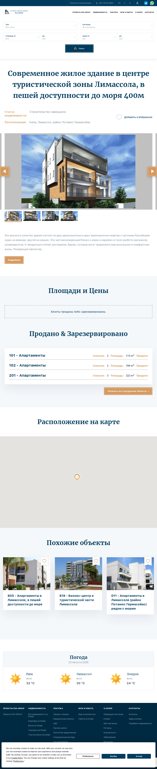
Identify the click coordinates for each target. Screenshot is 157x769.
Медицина (108, 742)
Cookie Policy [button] (17, 758)
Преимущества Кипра (113, 714)
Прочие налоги (60, 728)
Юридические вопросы (63, 719)
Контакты (149, 12)
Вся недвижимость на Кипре (38, 715)
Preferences (88, 756)
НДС (55, 723)
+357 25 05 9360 (105, 3)
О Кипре (138, 12)
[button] (77, 478)
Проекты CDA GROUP (81, 12)
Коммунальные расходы (64, 737)
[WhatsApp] (152, 3)
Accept (139, 756)
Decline (113, 756)
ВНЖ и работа (126, 12)
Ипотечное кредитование (64, 733)
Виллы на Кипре (35, 726)
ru (119, 3)
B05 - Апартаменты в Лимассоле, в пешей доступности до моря (25, 600)
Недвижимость (100, 12)
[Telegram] (146, 3)
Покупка (114, 12)
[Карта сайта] (137, 3)
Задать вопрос (135, 719)
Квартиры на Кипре (37, 721)
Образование (110, 737)
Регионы (107, 728)
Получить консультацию (80, 3)
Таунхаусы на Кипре (37, 730)
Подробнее (14, 260)
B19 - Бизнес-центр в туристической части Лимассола (76, 600)
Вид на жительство (87, 714)
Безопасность (110, 733)
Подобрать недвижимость (140, 723)
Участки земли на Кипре (39, 735)
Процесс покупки (61, 714)
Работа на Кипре (86, 719)
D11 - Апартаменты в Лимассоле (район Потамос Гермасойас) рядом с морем (129, 602)
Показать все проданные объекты (127, 391)
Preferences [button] (18, 761)
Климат (107, 719)
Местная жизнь (110, 723)
